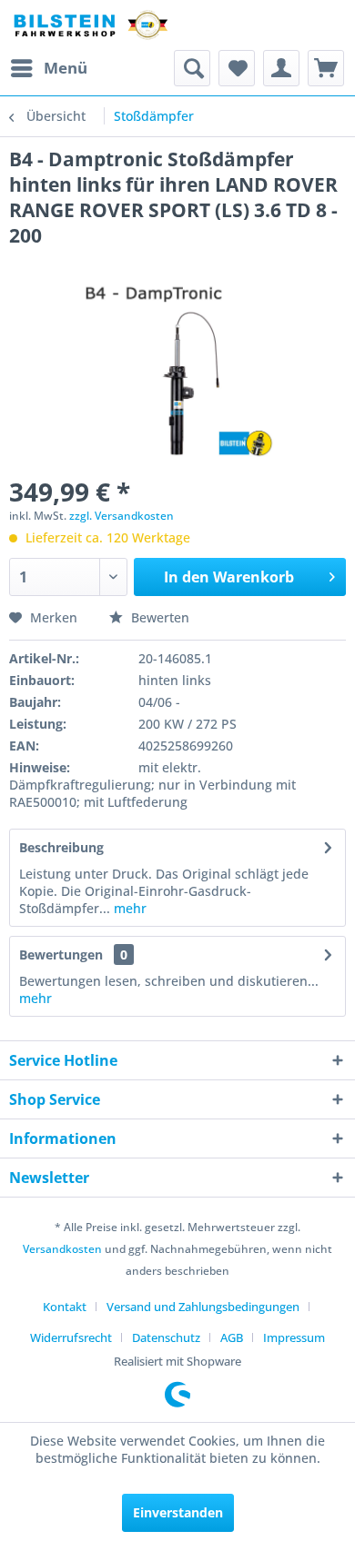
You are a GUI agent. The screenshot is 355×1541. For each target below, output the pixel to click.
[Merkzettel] (236, 68)
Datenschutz (166, 1337)
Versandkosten (62, 1249)
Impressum (294, 1337)
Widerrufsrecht (71, 1337)
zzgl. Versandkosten (121, 515)
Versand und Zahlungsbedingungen (202, 1306)
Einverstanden (178, 1512)
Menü (65, 67)
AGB (231, 1337)
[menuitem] (48, 68)
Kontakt (64, 1306)
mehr (128, 908)
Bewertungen (61, 954)
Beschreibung (61, 847)
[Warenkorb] (326, 68)
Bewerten (158, 617)
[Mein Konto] (281, 68)
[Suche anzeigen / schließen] (192, 68)
